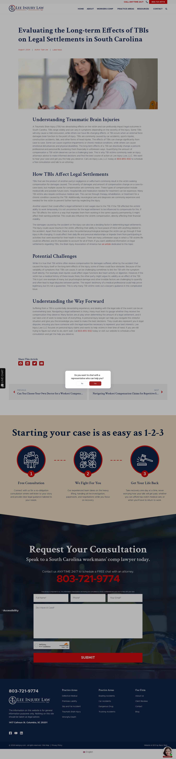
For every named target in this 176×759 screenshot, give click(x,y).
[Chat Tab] (88, 379)
